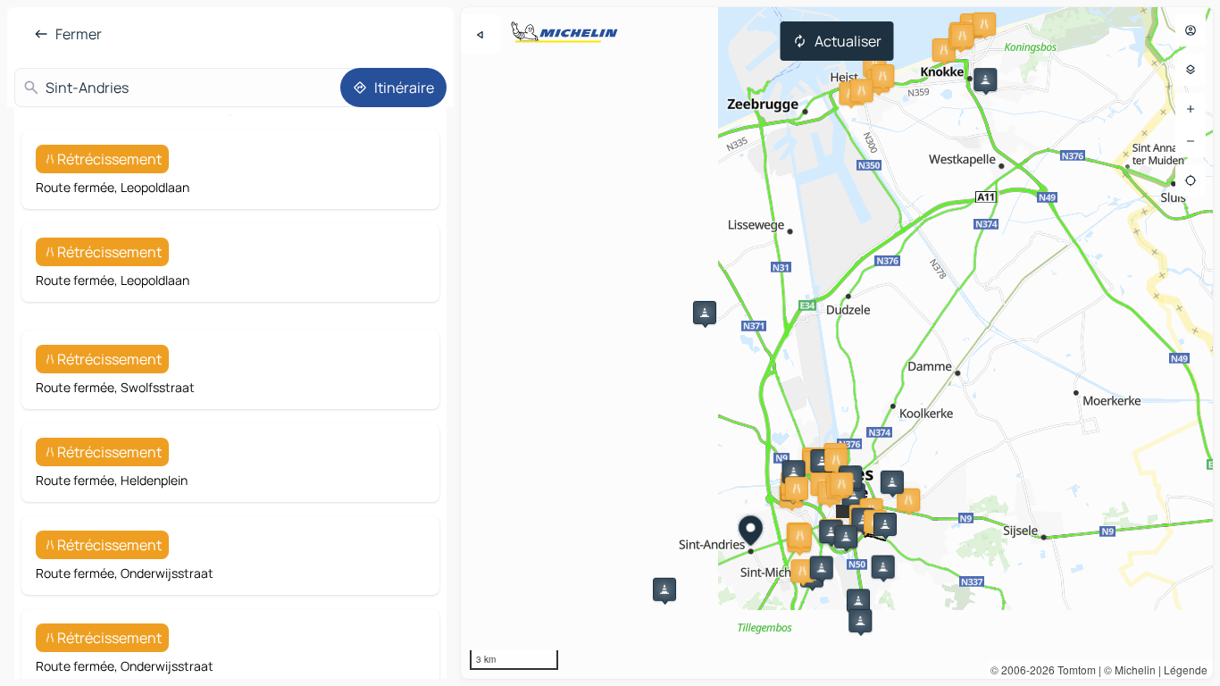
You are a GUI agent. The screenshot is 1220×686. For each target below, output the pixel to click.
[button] (984, 24)
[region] (837, 343)
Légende (1185, 669)
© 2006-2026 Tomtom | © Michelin (1073, 669)
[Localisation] (1190, 180)
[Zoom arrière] (1190, 141)
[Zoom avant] (1190, 109)
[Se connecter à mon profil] (1190, 30)
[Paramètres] (1190, 70)
